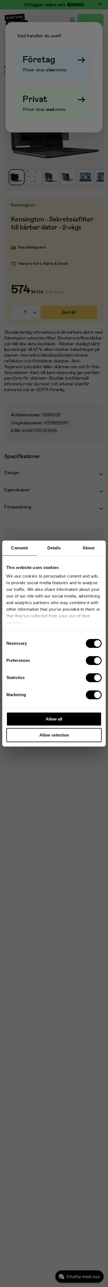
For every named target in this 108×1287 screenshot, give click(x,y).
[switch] (94, 660)
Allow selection (54, 735)
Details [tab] (54, 547)
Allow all (54, 719)
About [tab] (89, 547)
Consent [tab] (19, 547)
